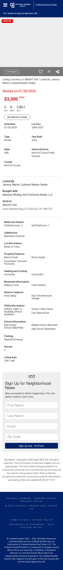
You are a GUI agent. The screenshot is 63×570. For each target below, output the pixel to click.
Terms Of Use (19, 520)
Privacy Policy (42, 520)
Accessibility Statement (27, 524)
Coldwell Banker (19, 498)
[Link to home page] (22, 5)
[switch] (40, 72)
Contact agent (11, 72)
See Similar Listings (17, 117)
